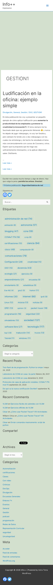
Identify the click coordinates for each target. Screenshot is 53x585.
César (5, 412)
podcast (6, 516)
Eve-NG (9, 290)
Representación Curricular (13, 528)
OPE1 (9, 308)
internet (29, 296)
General (16, 112)
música (23, 302)
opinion (21, 308)
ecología (11, 274)
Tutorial (9, 338)
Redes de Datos (9, 524)
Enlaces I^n (7, 500)
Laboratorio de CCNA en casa (15, 378)
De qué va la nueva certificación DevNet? (20, 389)
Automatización (9, 469)
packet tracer (39, 308)
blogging (11, 231)
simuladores (12, 320)
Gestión (24, 112)
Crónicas (6, 485)
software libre (13, 327)
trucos (39, 333)
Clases (5, 476)
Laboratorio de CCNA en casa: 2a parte (19, 374)
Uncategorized (9, 536)
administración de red (18, 218)
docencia (24, 268)
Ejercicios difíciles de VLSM (22, 408)
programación (13, 314)
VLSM (5, 404)
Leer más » (7, 163)
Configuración (14, 262)
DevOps (6, 489)
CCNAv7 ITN (12, 237)
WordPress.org (9, 561)
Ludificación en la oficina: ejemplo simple (22, 99)
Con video (7, 481)
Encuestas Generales (11, 496)
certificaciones (13, 243)
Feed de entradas (10, 553)
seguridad (33, 314)
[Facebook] (5, 195)
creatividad (34, 262)
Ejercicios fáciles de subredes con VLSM (27, 404)
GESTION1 (37, 112)
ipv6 (44, 296)
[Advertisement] (26, 39)
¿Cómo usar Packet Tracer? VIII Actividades (29, 412)
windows (25, 338)
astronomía (29, 225)
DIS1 (30, 112)
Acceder (6, 549)
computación (27, 249)
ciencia (33, 243)
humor (34, 290)
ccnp (28, 237)
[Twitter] (10, 195)
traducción (23, 333)
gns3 (21, 290)
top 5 (8, 333)
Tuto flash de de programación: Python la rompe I (23, 367)
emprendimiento (14, 279)
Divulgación (7, 112)
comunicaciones (16, 255)
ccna (28, 231)
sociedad (32, 320)
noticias (37, 302)
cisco (10, 249)
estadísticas (29, 285)
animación (10, 225)
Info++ (9, 4)
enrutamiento (12, 285)
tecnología (36, 326)
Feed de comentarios (11, 557)
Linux (9, 302)
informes (11, 296)
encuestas (34, 280)
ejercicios (26, 274)
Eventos (6, 504)
